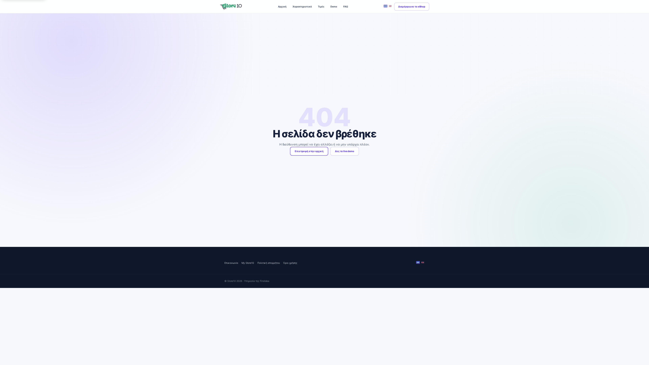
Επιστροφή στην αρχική (309, 151)
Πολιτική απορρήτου (268, 262)
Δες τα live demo (344, 151)
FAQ (345, 6)
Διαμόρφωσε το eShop (411, 6)
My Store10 (248, 262)
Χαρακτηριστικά (302, 6)
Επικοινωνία (231, 262)
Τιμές (321, 6)
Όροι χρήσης (290, 262)
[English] (390, 6)
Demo (333, 6)
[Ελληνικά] (385, 6)
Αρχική (282, 6)
